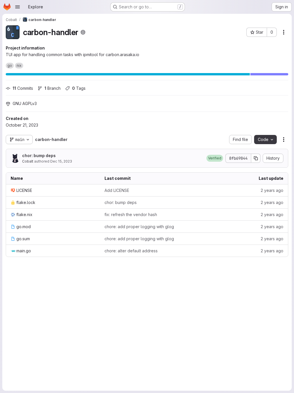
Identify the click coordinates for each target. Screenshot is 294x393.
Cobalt (27, 161)
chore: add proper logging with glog (139, 226)
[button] (214, 158)
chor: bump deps (39, 155)
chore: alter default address (131, 250)
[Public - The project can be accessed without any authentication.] (83, 32)
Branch (53, 88)
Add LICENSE (117, 190)
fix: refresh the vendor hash (131, 214)
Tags (79, 88)
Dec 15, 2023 (61, 161)
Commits (23, 88)
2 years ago (272, 190)
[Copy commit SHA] (255, 158)
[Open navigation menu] (17, 7)
